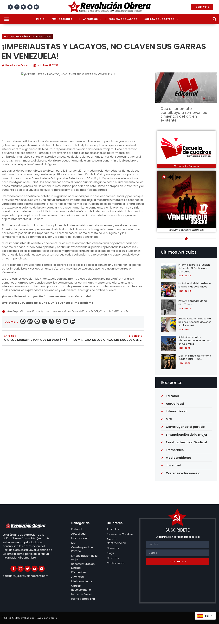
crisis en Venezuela (53, 311)
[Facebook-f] (10, 7)
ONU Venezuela (120, 311)
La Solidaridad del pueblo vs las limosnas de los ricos (194, 285)
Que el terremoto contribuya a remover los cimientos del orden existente (183, 114)
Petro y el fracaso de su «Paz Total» (192, 302)
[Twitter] (23, 7)
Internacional (41, 36)
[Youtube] (30, 7)
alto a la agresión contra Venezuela (25, 311)
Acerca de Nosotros (159, 19)
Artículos (90, 19)
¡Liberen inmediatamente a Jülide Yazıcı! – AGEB (194, 357)
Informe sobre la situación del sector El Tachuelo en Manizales (194, 268)
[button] (214, 19)
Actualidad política (17, 36)
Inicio (40, 19)
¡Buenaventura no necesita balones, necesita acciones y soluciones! (194, 322)
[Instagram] (17, 7)
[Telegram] (36, 7)
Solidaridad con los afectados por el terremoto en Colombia (194, 341)
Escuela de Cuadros (123, 19)
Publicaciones (62, 19)
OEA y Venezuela (102, 311)
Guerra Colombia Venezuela (78, 311)
